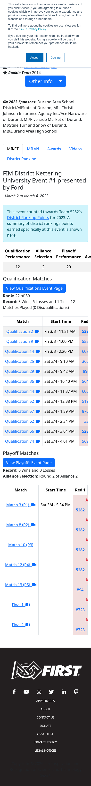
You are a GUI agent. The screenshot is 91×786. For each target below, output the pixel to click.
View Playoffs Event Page (29, 462)
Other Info (42, 81)
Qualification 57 (20, 411)
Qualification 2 (20, 331)
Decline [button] (55, 57)
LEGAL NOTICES (46, 750)
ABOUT (45, 709)
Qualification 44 (20, 391)
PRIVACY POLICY (45, 742)
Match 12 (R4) (18, 564)
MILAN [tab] (33, 149)
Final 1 (18, 604)
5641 (86, 381)
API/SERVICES (45, 701)
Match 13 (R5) (18, 584)
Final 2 (18, 624)
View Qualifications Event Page (34, 288)
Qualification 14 (20, 351)
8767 (86, 411)
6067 (86, 391)
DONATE (45, 726)
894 (86, 371)
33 (86, 421)
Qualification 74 (20, 441)
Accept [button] (34, 57)
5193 (86, 401)
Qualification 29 (20, 371)
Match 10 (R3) (20, 544)
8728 (80, 610)
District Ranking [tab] (21, 159)
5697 (86, 441)
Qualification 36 (20, 381)
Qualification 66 (20, 431)
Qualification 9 (20, 341)
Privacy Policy (32, 29)
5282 (86, 331)
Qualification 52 (20, 401)
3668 (86, 361)
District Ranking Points (28, 217)
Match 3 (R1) (18, 505)
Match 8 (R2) (18, 524)
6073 (86, 351)
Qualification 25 (20, 361)
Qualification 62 (20, 421)
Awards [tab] (54, 149)
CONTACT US (46, 717)
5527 (86, 341)
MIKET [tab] (13, 149)
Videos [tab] (75, 149)
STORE (45, 734)
